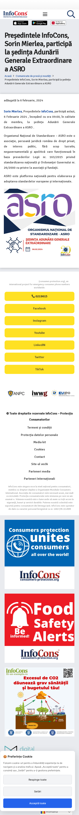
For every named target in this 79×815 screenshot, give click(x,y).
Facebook (39, 308)
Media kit (39, 442)
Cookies (39, 449)
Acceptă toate (37, 803)
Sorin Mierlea (13, 111)
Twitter (39, 357)
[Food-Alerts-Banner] (39, 628)
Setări (37, 791)
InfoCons (47, 111)
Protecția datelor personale (39, 435)
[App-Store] (20, 23)
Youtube (39, 333)
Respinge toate (38, 779)
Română (51, 811)
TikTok (39, 369)
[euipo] (39, 394)
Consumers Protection (24, 281)
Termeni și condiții (39, 427)
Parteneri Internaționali (39, 479)
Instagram (39, 321)
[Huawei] (58, 23)
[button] (45, 14)
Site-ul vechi (39, 464)
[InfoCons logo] (15, 14)
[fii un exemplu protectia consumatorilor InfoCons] (39, 702)
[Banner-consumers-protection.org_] (39, 554)
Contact (39, 457)
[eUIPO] (63, 394)
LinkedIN (39, 345)
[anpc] (16, 394)
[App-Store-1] (39, 23)
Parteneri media (39, 471)
